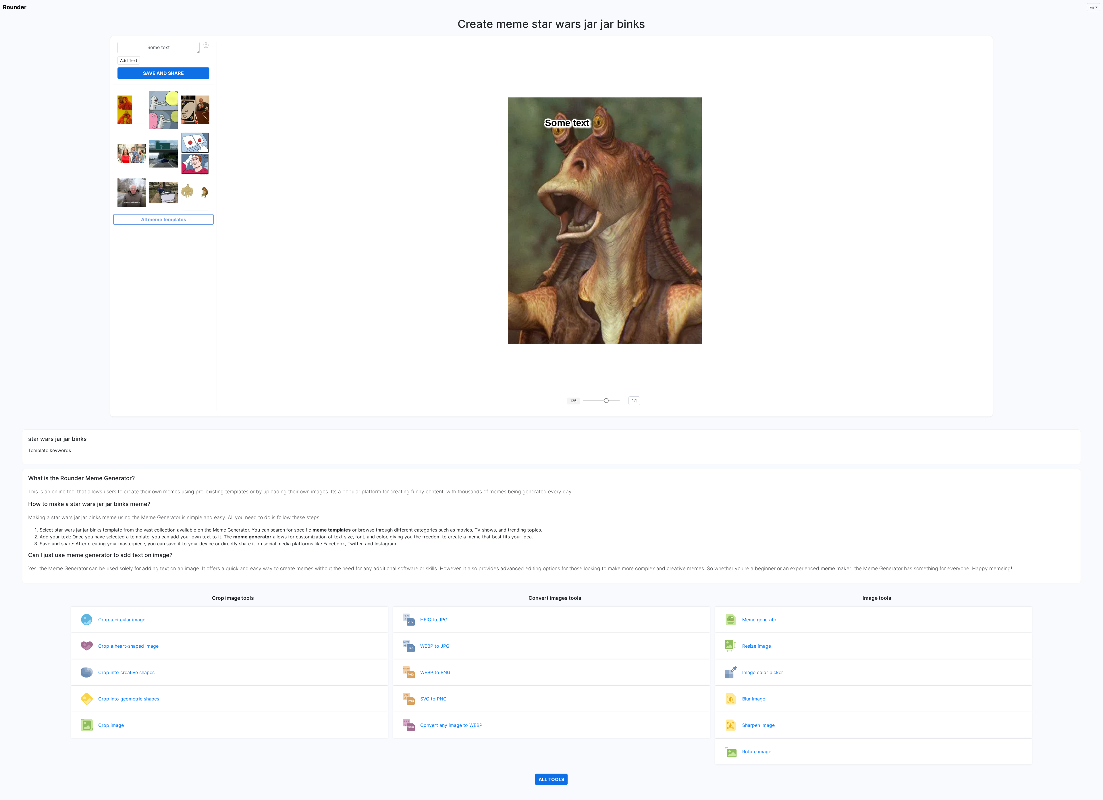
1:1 (634, 401)
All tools (551, 779)
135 (573, 400)
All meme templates (163, 219)
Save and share (163, 73)
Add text (128, 60)
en (1091, 7)
